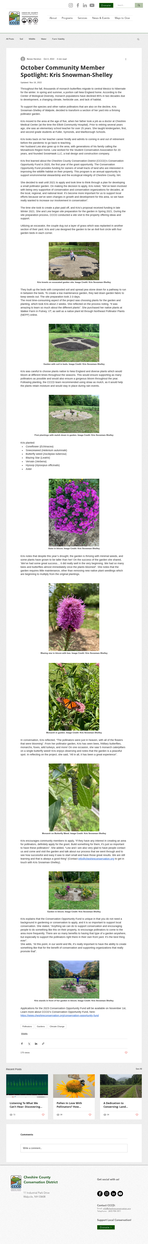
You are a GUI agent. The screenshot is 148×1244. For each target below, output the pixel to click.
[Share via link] (43, 1043)
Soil (21, 39)
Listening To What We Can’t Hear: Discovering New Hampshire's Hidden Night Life (26, 1105)
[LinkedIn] (85, 5)
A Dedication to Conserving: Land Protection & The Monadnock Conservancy (119, 1105)
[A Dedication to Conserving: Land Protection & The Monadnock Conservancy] (121, 1086)
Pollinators (27, 1026)
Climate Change (57, 1026)
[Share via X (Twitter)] (29, 1043)
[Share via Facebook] (22, 1043)
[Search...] (139, 5)
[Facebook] (78, 5)
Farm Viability (58, 39)
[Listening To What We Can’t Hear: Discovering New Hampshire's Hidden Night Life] (27, 1086)
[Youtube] (92, 5)
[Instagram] (71, 5)
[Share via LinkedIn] (36, 1043)
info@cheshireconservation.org (117, 1208)
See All (139, 1069)
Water (43, 39)
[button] (138, 39)
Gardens (41, 1026)
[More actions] (125, 59)
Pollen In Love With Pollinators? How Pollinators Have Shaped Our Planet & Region (73, 1105)
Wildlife (32, 39)
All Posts (10, 39)
